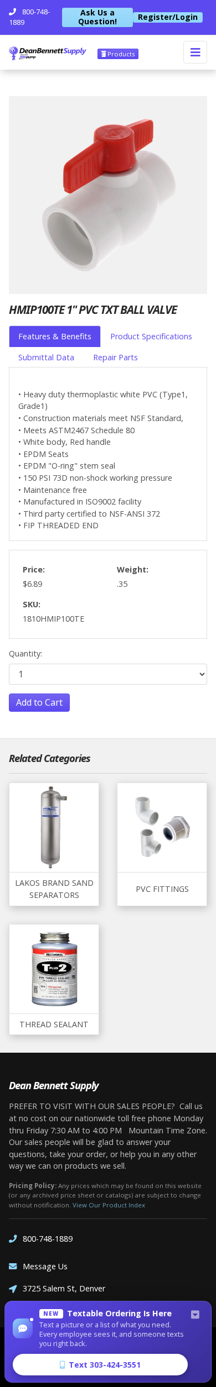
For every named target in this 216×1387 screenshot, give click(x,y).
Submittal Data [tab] (46, 357)
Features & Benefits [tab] (54, 336)
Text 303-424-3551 (105, 1364)
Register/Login (168, 17)
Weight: (132, 569)
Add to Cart (39, 702)
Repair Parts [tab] (115, 357)
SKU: (31, 604)
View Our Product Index (109, 1205)
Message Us (45, 1266)
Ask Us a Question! (97, 17)
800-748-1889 (48, 1238)
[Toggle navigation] (195, 52)
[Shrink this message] (195, 1315)
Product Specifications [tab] (151, 336)
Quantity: (25, 653)
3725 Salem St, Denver (64, 1288)
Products (120, 54)
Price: (34, 569)
